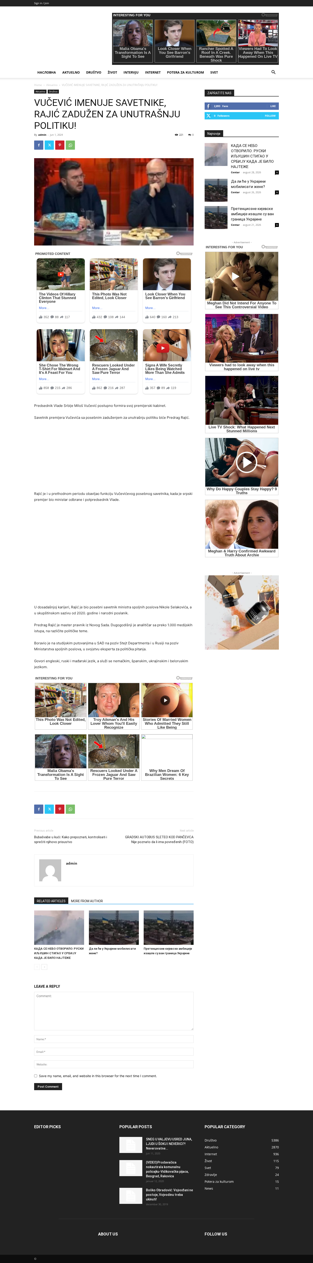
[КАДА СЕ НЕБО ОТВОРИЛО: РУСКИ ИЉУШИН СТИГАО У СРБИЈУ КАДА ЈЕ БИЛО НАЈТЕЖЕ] (59, 927)
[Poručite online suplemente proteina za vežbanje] (242, 612)
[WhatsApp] (70, 145)
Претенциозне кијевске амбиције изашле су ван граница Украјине (252, 213)
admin (42, 134)
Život (112, 72)
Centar (235, 172)
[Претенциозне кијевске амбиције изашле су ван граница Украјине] (169, 927)
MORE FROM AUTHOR (87, 901)
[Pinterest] (59, 145)
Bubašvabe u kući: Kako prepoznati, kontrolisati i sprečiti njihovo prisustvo (70, 839)
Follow (270, 115)
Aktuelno (71, 72)
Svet (214, 72)
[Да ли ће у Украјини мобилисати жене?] (114, 927)
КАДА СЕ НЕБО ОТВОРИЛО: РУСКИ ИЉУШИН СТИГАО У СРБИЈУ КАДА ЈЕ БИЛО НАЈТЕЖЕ (59, 953)
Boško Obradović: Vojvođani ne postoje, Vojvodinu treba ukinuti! (169, 1194)
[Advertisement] (114, 459)
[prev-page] (37, 967)
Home (38, 85)
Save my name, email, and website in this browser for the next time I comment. (98, 1076)
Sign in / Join (41, 3)
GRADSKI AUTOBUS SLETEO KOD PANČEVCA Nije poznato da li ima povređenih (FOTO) (159, 839)
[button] (273, 73)
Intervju (131, 72)
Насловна (46, 72)
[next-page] (44, 967)
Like (273, 106)
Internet (153, 72)
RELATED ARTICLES (51, 901)
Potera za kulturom (185, 72)
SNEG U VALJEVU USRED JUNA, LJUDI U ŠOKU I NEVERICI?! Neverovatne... (169, 1143)
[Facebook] (38, 145)
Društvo (93, 72)
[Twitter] (49, 145)
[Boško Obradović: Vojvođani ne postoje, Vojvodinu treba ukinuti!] (130, 1196)
